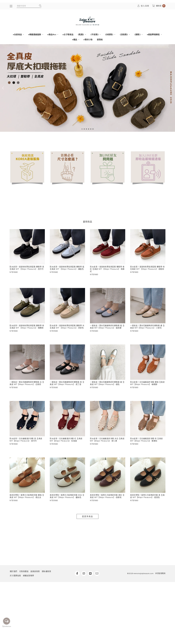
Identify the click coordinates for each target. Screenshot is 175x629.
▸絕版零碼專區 (153, 34)
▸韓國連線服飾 (35, 34)
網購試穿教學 (28, 575)
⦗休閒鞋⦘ (109, 34)
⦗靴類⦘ (81, 34)
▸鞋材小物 (88, 39)
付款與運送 (24, 571)
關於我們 (13, 571)
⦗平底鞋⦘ (95, 34)
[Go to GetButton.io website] (6, 626)
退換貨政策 (35, 571)
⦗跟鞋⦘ (137, 34)
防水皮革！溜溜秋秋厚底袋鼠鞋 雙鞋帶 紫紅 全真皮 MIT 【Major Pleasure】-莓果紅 (107, 269)
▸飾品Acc (52, 34)
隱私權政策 (46, 571)
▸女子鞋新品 (68, 34)
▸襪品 (75, 39)
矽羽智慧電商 (160, 573)
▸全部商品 (17, 34)
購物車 (160, 6)
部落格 (100, 39)
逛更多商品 (87, 516)
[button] (82, 129)
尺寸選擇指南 (15, 575)
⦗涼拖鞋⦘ (124, 34)
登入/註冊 (145, 6)
